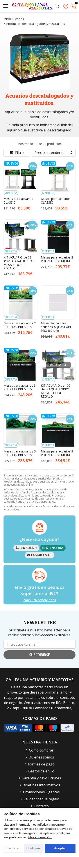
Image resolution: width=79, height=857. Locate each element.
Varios (20, 501)
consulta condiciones (39, 600)
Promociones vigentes (41, 792)
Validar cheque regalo (41, 799)
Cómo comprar (41, 750)
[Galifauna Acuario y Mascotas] (32, 6)
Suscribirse (39, 654)
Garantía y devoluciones (41, 778)
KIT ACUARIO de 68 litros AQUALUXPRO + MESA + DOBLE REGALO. (19, 262)
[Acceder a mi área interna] (65, 6)
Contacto (41, 806)
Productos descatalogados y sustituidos (34, 497)
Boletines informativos (41, 785)
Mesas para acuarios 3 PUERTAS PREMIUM (20, 387)
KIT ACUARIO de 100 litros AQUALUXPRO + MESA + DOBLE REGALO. (56, 390)
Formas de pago (41, 764)
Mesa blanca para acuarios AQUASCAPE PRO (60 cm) (56, 327)
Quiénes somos (41, 757)
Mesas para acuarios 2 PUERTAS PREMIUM (57, 259)
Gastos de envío (41, 771)
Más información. (40, 837)
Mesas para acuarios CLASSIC (18, 200)
